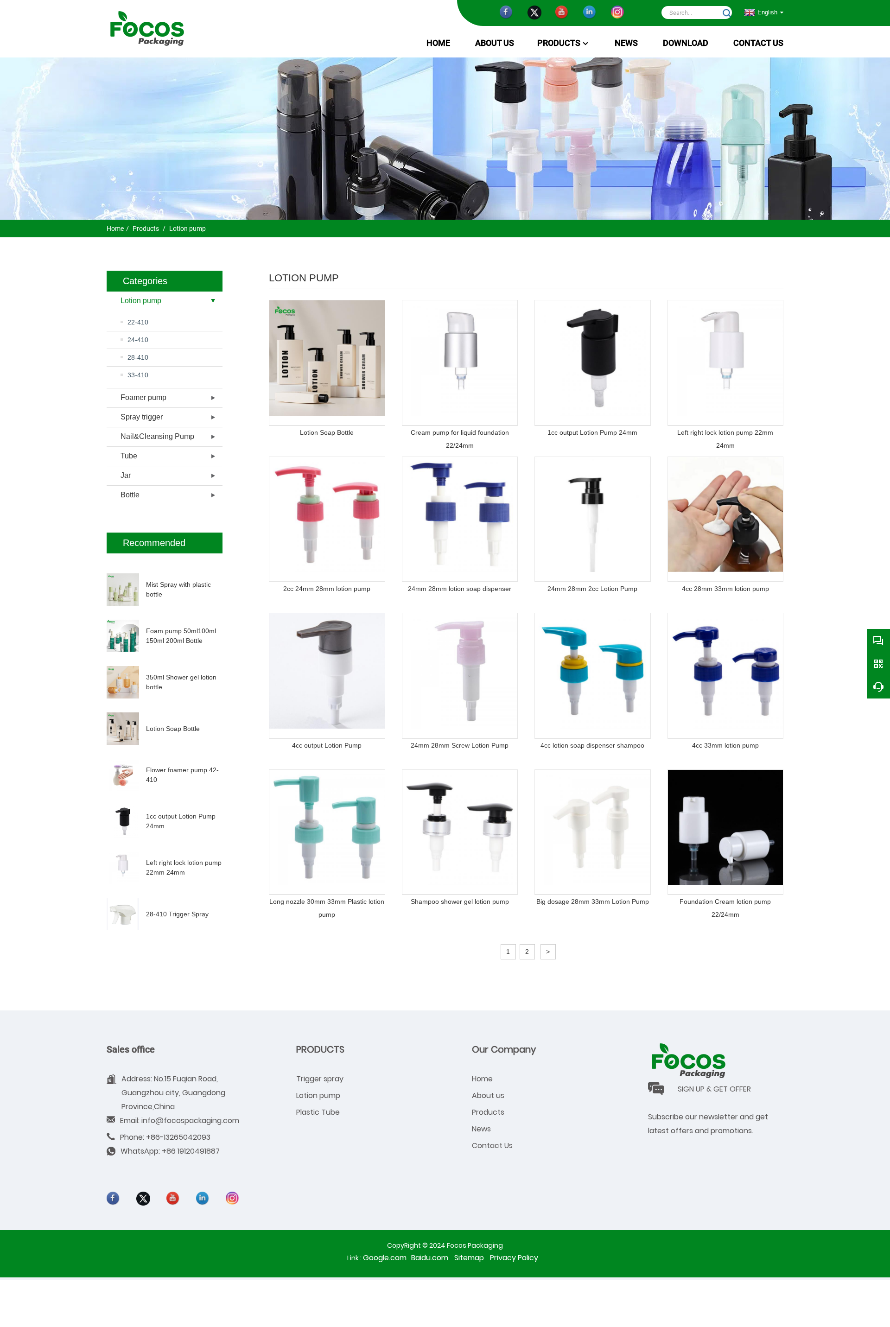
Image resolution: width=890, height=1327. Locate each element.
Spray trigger (142, 417)
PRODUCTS (320, 1049)
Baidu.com (429, 1257)
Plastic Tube (318, 1112)
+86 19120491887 (191, 1151)
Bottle (130, 495)
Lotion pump (187, 228)
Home (438, 43)
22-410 (137, 322)
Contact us (758, 43)
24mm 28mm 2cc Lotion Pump (592, 588)
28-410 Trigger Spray (177, 914)
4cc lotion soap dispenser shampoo (592, 745)
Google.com (385, 1257)
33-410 (137, 375)
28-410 (137, 357)
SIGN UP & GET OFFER (714, 1089)
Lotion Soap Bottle (173, 728)
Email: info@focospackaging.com (179, 1120)
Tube (129, 456)
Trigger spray (319, 1078)
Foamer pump (143, 397)
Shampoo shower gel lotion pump (460, 901)
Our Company (504, 1049)
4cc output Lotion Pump (327, 745)
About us (494, 43)
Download (685, 43)
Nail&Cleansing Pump (157, 436)
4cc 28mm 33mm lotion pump (725, 588)
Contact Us (492, 1145)
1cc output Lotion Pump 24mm (592, 432)
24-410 (137, 339)
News (481, 1129)
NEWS (626, 43)
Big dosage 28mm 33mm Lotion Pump (592, 901)
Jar (126, 475)
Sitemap (469, 1257)
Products (558, 43)
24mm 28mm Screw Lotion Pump (460, 745)
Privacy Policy (514, 1257)
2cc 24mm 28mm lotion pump (326, 588)
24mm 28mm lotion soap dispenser (459, 588)
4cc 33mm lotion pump (725, 745)
